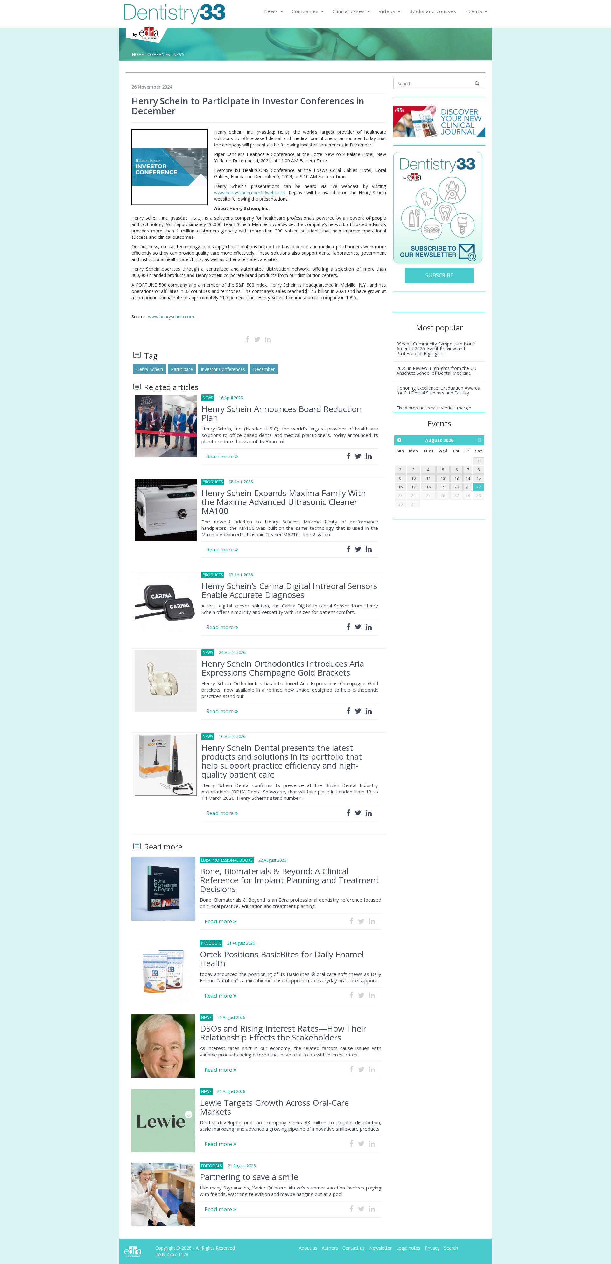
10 (413, 478)
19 (443, 487)
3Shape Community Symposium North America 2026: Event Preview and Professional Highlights (436, 349)
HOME (138, 54)
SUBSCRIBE (439, 275)
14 (468, 478)
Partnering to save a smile (249, 1176)
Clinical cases (350, 11)
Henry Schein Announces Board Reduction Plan (281, 413)
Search (451, 1248)
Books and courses (432, 11)
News (272, 11)
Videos (388, 11)
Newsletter (380, 1248)
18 (428, 487)
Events (474, 11)
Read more (220, 456)
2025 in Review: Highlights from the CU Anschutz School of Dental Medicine (436, 370)
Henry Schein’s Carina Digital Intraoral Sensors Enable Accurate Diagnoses (289, 590)
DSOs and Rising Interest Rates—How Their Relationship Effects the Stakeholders (283, 1033)
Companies (306, 11)
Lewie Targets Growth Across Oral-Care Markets (274, 1107)
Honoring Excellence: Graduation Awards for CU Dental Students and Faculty (438, 390)
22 (478, 487)
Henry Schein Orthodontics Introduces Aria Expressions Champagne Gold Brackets (282, 668)
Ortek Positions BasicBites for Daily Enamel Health (282, 958)
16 (400, 487)
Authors (330, 1248)
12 (443, 478)
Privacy (432, 1248)
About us (308, 1248)
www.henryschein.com (171, 317)
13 (456, 478)
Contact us (353, 1248)
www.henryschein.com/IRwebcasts (249, 192)
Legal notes (408, 1248)
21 (468, 487)
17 (413, 487)
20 (456, 487)
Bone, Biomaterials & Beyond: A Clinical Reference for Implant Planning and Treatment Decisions (289, 880)
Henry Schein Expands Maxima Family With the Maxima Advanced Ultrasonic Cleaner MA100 (283, 501)
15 (478, 478)
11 (428, 478)
